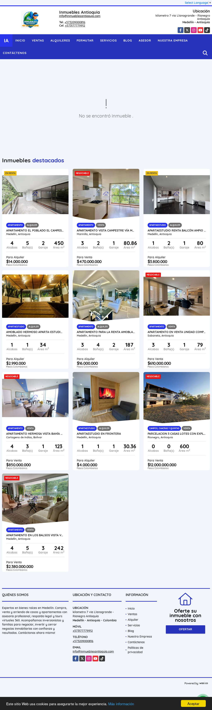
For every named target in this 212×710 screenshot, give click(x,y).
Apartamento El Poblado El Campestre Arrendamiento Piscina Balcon (35, 230)
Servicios (108, 40)
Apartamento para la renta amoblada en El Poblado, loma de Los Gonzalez (106, 332)
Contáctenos (14, 53)
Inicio (20, 40)
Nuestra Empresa (173, 40)
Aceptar (193, 703)
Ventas (38, 40)
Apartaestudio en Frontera (99, 433)
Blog (127, 40)
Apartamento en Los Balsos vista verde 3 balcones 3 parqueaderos (35, 535)
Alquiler (133, 620)
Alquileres (60, 40)
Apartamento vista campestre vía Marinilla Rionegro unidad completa (106, 230)
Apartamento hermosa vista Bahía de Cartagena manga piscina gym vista (35, 433)
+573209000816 (75, 22)
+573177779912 (75, 25)
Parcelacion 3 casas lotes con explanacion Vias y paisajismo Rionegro (177, 433)
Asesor (145, 40)
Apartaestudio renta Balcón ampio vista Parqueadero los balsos (177, 230)
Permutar (85, 40)
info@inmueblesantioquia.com (79, 16)
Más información (121, 703)
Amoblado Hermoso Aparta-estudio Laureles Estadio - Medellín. (35, 332)
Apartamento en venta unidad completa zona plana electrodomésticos (177, 332)
